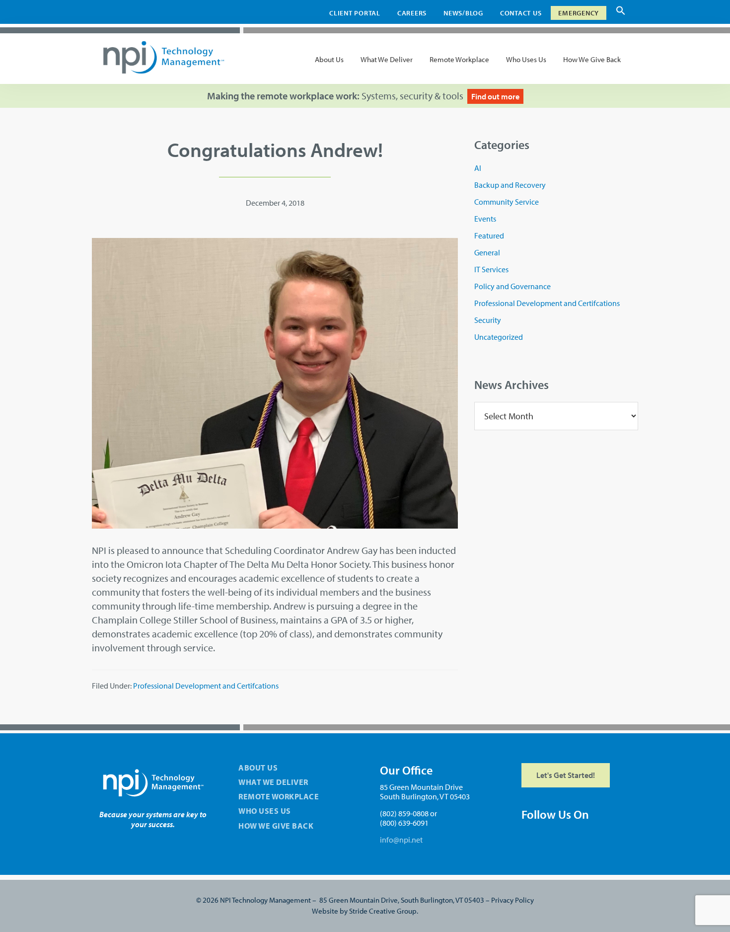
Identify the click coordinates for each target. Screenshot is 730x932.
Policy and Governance (512, 286)
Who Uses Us (264, 811)
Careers (412, 12)
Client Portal (354, 12)
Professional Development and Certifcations (206, 686)
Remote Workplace (278, 796)
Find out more (495, 96)
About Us (258, 768)
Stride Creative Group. (383, 911)
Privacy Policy (512, 900)
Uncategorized (498, 337)
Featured (489, 235)
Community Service (506, 202)
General (487, 252)
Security (487, 320)
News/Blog (463, 12)
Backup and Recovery (510, 185)
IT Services (491, 269)
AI (477, 168)
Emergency (578, 12)
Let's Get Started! (565, 775)
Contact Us (521, 12)
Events (485, 219)
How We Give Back (275, 826)
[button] (620, 13)
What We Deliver (273, 782)
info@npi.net (401, 840)
